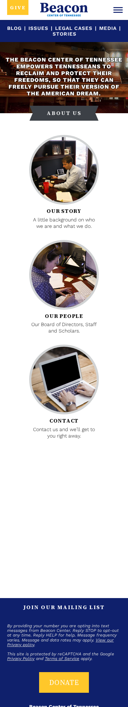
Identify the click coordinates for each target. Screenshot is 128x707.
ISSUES (38, 28)
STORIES (64, 34)
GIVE (18, 7)
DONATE (64, 682)
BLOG (14, 28)
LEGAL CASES (73, 28)
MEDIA (108, 28)
